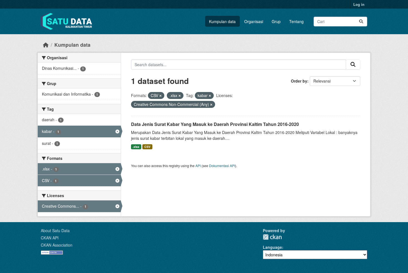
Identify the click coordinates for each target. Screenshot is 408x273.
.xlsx (136, 147)
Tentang (296, 21)
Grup (276, 21)
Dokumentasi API (222, 165)
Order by (299, 81)
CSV (147, 147)
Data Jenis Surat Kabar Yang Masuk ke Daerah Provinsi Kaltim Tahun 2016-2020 (215, 124)
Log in (358, 4)
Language (272, 247)
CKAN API (50, 237)
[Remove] (160, 95)
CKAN (272, 237)
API (198, 165)
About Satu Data (55, 230)
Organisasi (253, 21)
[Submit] (361, 21)
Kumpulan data (222, 21)
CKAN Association (56, 245)
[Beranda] (46, 44)
